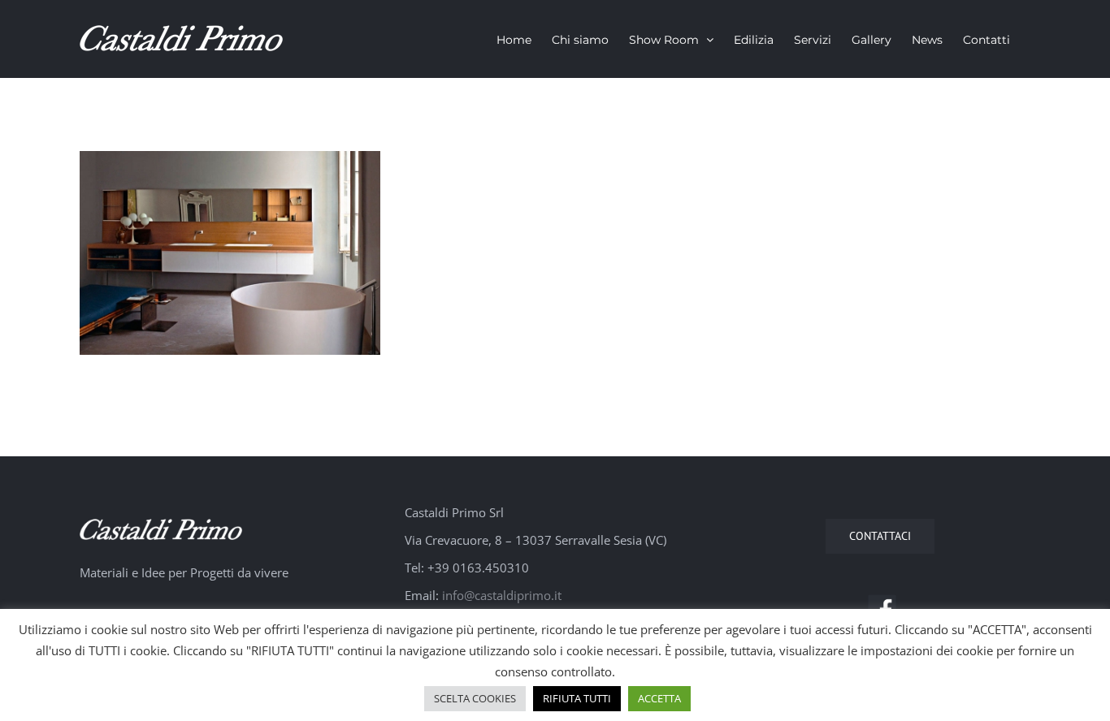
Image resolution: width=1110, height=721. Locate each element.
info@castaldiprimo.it (502, 595)
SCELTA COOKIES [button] (475, 698)
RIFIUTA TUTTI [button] (577, 698)
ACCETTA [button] (659, 698)
